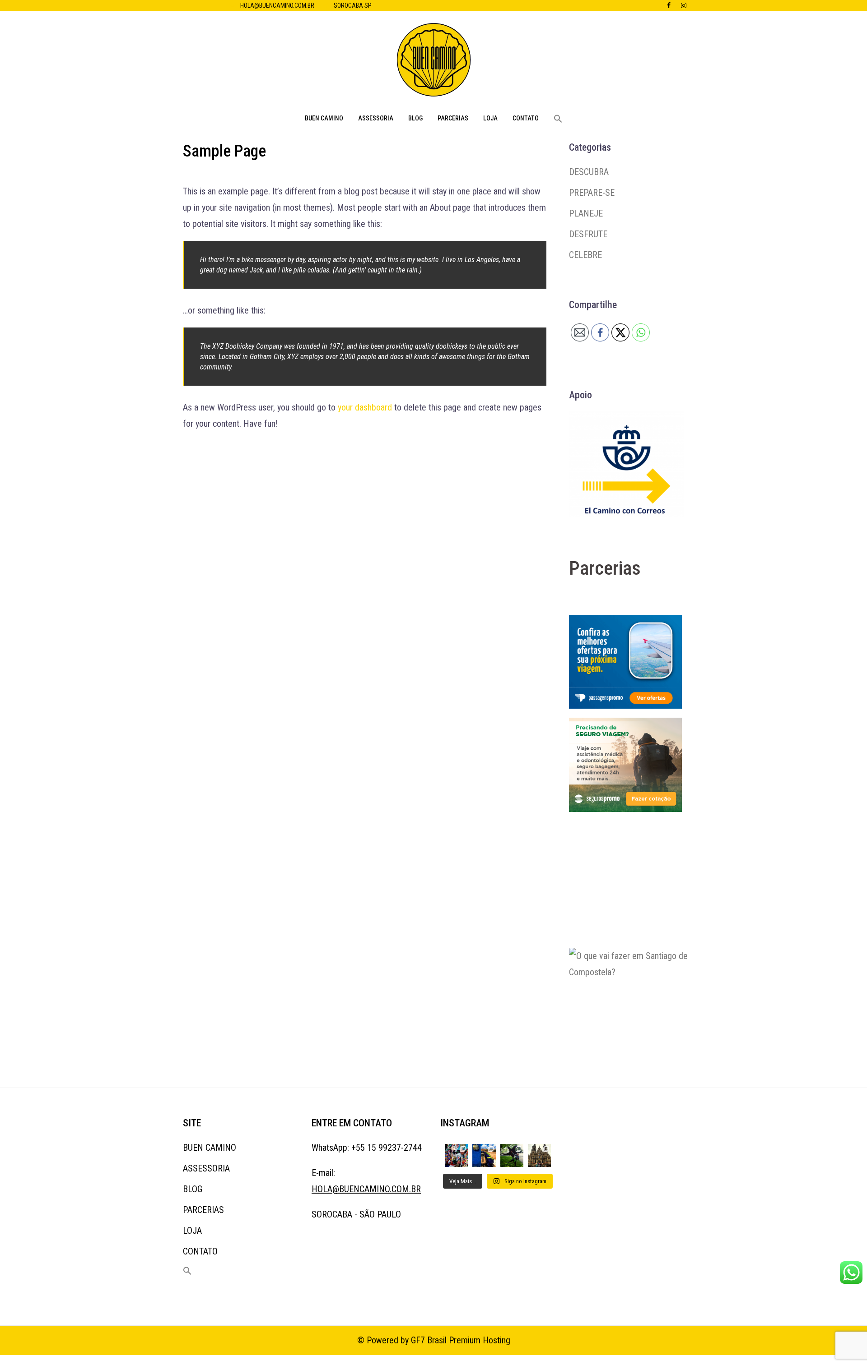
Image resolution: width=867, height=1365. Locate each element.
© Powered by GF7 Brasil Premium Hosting (433, 1340)
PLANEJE (586, 213)
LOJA (490, 118)
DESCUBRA (589, 171)
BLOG (415, 118)
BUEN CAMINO (324, 118)
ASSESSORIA (375, 118)
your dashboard (365, 407)
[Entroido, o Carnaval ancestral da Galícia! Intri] (456, 1155)
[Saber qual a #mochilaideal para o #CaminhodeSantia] (483, 1155)
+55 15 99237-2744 (386, 1147)
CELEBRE (585, 254)
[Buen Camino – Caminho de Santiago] (433, 62)
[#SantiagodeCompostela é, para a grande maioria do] (539, 1155)
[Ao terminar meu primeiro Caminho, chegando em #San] (511, 1155)
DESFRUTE (588, 234)
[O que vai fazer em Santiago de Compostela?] (636, 1003)
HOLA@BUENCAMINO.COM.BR (277, 5)
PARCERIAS (453, 118)
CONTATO (526, 118)
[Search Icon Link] (558, 119)
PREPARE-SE (592, 192)
